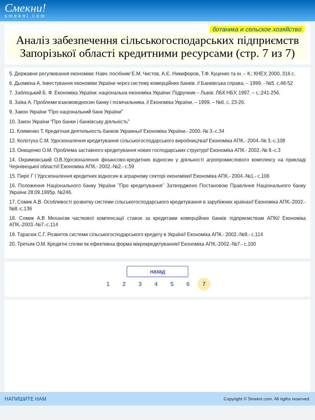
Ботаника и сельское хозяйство (257, 29)
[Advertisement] (157, 346)
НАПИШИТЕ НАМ (25, 399)
